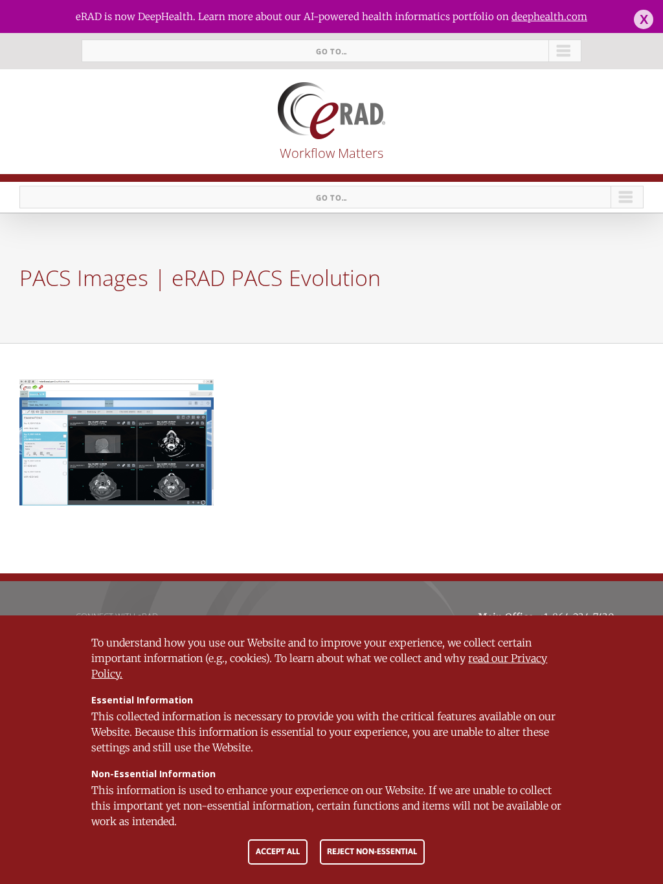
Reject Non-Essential (372, 851)
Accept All (278, 851)
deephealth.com (549, 16)
